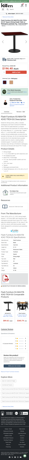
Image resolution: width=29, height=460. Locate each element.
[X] (12, 457)
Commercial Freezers (7, 385)
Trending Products (8, 440)
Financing (8, 446)
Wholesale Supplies (8, 433)
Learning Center (22, 433)
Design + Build (8, 429)
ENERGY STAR (8, 435)
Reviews (22, 446)
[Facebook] (9, 457)
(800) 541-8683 (15, 102)
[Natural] (11, 82)
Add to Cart (16, 72)
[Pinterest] (15, 457)
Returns (8, 444)
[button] (22, 5)
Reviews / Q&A (21, 112)
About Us (22, 435)
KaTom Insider (22, 444)
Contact (22, 440)
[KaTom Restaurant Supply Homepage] (7, 5)
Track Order (8, 442)
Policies (22, 431)
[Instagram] (18, 457)
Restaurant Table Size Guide (16, 206)
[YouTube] (20, 457)
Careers (22, 438)
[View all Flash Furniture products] (14, 231)
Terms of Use (10, 454)
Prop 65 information (11, 286)
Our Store (22, 442)
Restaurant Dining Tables (8, 16)
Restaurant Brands (8, 431)
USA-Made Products (8, 438)
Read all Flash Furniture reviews (10, 371)
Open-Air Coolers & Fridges (8, 381)
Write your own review (14, 366)
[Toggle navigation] (3, 9)
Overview (6, 112)
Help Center (22, 429)
